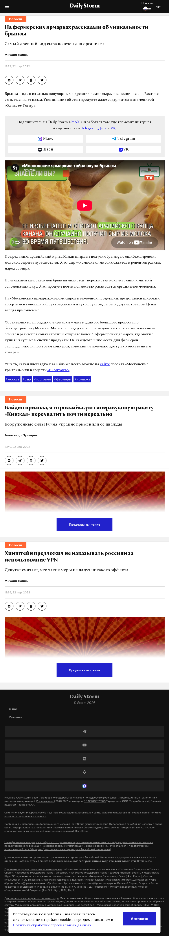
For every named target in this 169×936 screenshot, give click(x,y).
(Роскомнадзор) (45, 801)
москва (12, 379)
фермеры (62, 379)
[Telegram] (84, 731)
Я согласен (139, 918)
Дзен (102, 128)
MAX (75, 122)
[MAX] (84, 785)
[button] (7, 8)
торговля (42, 379)
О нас (13, 709)
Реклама (15, 717)
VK (113, 128)
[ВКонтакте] (84, 758)
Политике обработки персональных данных (52, 925)
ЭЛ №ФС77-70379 (95, 801)
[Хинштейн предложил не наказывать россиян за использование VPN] (9, 606)
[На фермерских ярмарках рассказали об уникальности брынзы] (9, 80)
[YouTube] (84, 745)
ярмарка (82, 379)
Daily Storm (84, 6)
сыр (27, 379)
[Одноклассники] (84, 772)
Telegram (89, 128)
